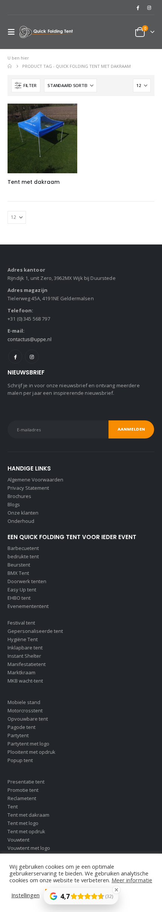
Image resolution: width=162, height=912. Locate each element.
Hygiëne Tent (23, 639)
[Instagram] (149, 7)
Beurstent (19, 564)
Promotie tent (23, 790)
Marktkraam (21, 672)
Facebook (15, 357)
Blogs (14, 504)
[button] (14, 32)
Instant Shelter (24, 655)
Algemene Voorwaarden (35, 479)
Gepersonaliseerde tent (35, 631)
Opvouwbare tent (28, 718)
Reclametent (22, 798)
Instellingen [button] (25, 895)
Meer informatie (132, 880)
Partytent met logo (28, 743)
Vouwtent (18, 839)
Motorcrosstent (25, 710)
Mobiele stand (24, 702)
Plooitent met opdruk (31, 752)
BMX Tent (18, 573)
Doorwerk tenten (27, 581)
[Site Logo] (48, 32)
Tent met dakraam (28, 814)
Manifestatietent (27, 664)
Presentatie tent (26, 781)
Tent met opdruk (26, 831)
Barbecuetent (23, 548)
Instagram (32, 357)
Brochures (19, 496)
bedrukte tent (23, 556)
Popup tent (20, 760)
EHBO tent (19, 597)
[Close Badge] (116, 890)
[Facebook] (137, 7)
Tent (13, 806)
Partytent (18, 735)
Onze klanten (23, 512)
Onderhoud (21, 521)
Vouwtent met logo (29, 848)
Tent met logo (23, 823)
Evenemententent (28, 606)
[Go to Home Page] (10, 66)
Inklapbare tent (25, 647)
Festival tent (21, 622)
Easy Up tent (22, 589)
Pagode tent (21, 727)
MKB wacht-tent (25, 680)
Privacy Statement (28, 487)
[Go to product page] (42, 138)
